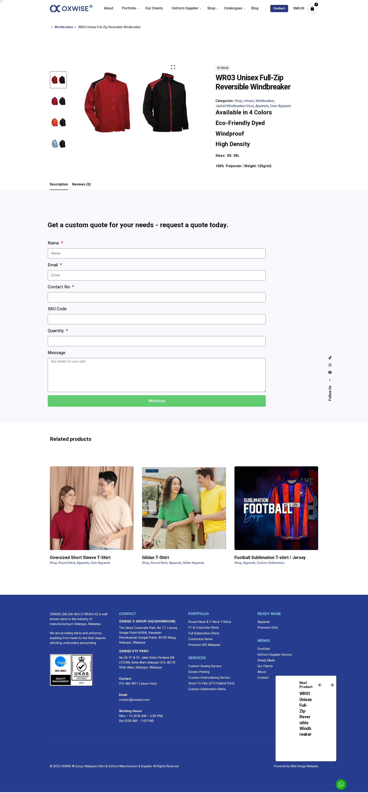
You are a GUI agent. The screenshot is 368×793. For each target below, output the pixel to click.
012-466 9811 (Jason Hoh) (138, 683)
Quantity (56, 331)
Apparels (262, 106)
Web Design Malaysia (304, 766)
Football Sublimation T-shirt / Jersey (270, 558)
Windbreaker (265, 101)
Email (53, 265)
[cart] (312, 8)
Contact (279, 8)
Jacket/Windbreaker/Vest (235, 106)
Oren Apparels (280, 106)
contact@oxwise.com (134, 699)
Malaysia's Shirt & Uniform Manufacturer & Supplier (118, 766)
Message (56, 353)
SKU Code (57, 309)
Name (54, 243)
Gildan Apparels (193, 563)
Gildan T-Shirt (155, 558)
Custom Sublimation (271, 563)
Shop (238, 101)
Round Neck (67, 563)
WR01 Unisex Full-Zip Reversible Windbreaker (305, 714)
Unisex (249, 101)
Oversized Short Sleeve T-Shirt (80, 558)
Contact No (59, 287)
